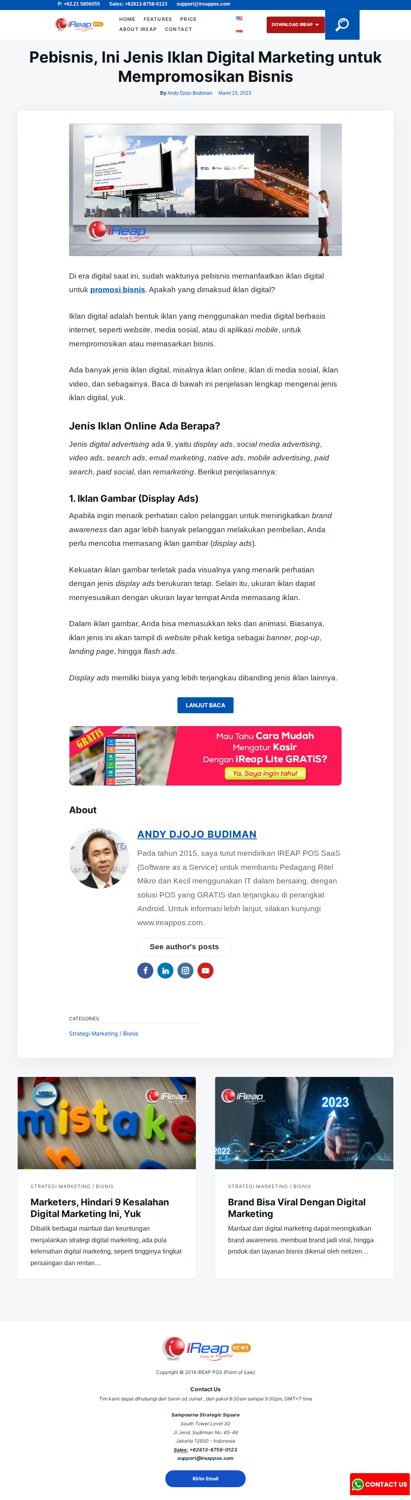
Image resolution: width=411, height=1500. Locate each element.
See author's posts (184, 946)
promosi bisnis (117, 289)
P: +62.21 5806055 (79, 4)
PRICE (188, 19)
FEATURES (158, 19)
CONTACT (178, 29)
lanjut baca (205, 705)
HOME (127, 19)
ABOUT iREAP (138, 29)
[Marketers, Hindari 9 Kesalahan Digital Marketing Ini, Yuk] (107, 1123)
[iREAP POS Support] (380, 1492)
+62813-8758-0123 (213, 1450)
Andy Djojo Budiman (189, 93)
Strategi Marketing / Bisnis (103, 1033)
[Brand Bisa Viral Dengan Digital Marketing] (304, 1123)
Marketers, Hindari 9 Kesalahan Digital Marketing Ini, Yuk (100, 1208)
